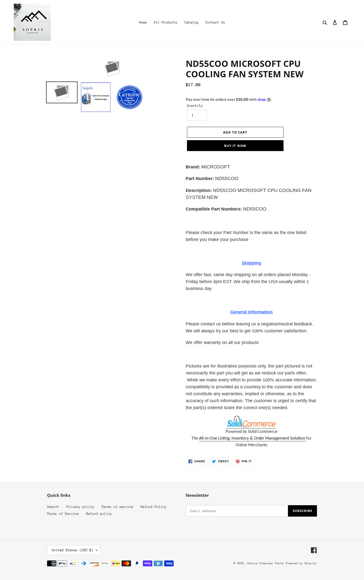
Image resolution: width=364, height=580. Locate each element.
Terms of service (117, 507)
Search (53, 507)
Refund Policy (153, 507)
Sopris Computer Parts (265, 563)
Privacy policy (80, 507)
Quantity (195, 105)
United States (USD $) (72, 550)
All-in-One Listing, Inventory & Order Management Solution (252, 438)
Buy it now (235, 145)
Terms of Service (63, 514)
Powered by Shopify (301, 563)
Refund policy (99, 514)
